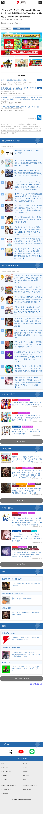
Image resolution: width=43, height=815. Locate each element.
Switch (4, 775)
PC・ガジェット (7, 771)
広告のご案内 (6, 789)
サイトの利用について (9, 785)
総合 (3, 764)
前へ (7, 28)
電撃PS (25, 771)
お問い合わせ (27, 789)
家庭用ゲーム (23, 124)
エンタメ (5, 767)
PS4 (34, 124)
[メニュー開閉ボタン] (40, 2)
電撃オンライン (6, 124)
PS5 (30, 124)
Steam (25, 126)
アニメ (25, 767)
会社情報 (5, 793)
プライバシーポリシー (30, 785)
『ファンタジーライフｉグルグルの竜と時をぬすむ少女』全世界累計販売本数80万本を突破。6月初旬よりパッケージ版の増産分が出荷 (21, 131)
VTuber (4, 779)
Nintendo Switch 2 (34, 126)
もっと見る (21, 441)
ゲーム (15, 124)
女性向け (26, 775)
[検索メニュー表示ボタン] (2, 2)
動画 (24, 779)
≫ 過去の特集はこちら (35, 684)
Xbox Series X (17, 126)
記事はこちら (21, 28)
